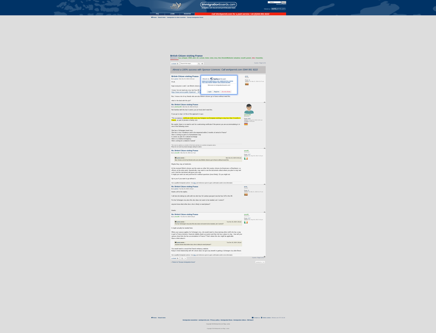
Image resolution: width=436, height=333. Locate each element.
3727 (249, 154)
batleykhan (237, 58)
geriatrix (248, 58)
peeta (246, 76)
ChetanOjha (259, 58)
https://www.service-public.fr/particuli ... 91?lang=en (188, 92)
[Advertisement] (159, 80)
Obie (219, 58)
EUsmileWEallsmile (227, 58)
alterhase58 (247, 114)
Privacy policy (215, 320)
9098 (249, 118)
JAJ (197, 58)
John (253, 58)
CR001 (190, 58)
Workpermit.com (224, 14)
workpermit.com (204, 320)
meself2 (243, 58)
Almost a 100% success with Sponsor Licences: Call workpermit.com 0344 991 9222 (215, 69)
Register (216, 92)
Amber (207, 58)
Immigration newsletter (190, 320)
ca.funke (201, 58)
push (194, 58)
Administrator (174, 59)
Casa (179, 58)
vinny (215, 58)
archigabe (184, 58)
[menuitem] (172, 13)
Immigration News (226, 320)
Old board (250, 320)
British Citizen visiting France (186, 56)
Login (210, 92)
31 (249, 80)
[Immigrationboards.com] (218, 5)
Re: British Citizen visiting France (184, 105)
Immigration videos (240, 320)
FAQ (157, 14)
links (194, 183)
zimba (211, 58)
